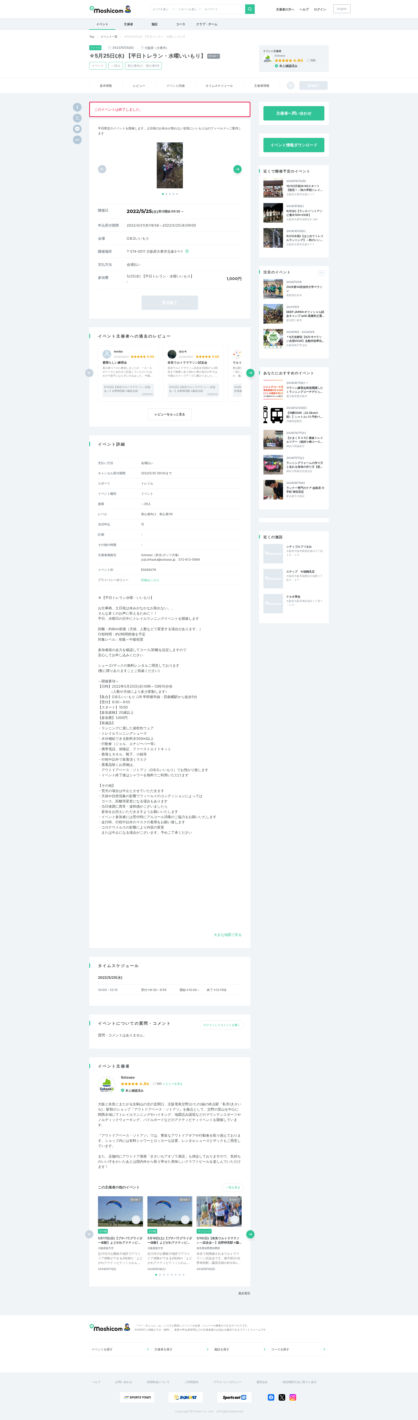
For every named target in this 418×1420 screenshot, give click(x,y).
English (342, 8)
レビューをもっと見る (170, 414)
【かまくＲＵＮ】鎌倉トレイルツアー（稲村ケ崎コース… (304, 439)
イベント (102, 24)
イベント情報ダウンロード (293, 145)
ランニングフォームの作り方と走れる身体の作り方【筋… (304, 464)
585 (313, 60)
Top (91, 36)
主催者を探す (163, 1349)
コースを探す (280, 1349)
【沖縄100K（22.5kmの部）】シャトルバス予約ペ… (304, 414)
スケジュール (219, 85)
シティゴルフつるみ (299, 546)
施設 (155, 24)
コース (180, 24)
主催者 (128, 24)
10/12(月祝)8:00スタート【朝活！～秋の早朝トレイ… (304, 188)
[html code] (77, 139)
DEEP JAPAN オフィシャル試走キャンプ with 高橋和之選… (305, 313)
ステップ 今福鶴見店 (300, 571)
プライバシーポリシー (227, 1382)
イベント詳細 (175, 85)
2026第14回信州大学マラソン (304, 288)
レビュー (139, 85)
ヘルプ (304, 9)
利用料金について (158, 1382)
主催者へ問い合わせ (294, 113)
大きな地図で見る (228, 934)
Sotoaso (280, 55)
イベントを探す (102, 1349)
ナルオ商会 (293, 596)
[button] (163, 194)
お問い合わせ (123, 1382)
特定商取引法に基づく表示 (300, 1382)
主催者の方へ (285, 9)
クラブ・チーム (206, 24)
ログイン (320, 9)
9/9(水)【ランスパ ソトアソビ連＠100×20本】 (304, 213)
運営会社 (262, 1382)
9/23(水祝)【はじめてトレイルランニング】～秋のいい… (305, 238)
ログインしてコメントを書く (221, 1025)
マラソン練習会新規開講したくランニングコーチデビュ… (304, 389)
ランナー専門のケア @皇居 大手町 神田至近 (305, 489)
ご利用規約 (191, 1382)
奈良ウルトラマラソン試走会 (187, 362)
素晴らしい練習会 (115, 362)
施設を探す (221, 1349)
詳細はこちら (150, 580)
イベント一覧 (109, 36)
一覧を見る (233, 1187)
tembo (118, 351)
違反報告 (244, 1293)
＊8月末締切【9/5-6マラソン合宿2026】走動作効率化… (305, 338)
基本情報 (106, 85)
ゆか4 (183, 351)
